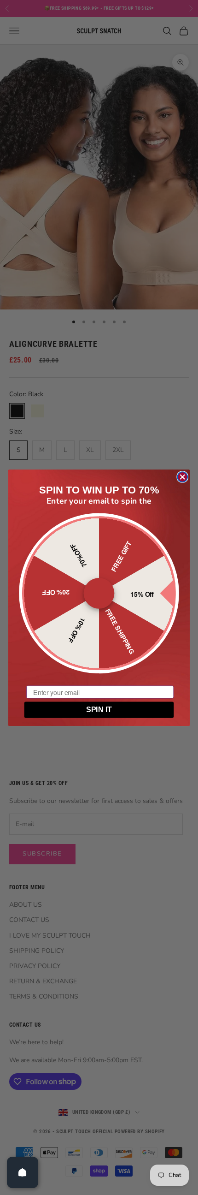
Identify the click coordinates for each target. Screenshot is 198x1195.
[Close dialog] (182, 477)
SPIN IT (98, 710)
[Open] (22, 1172)
